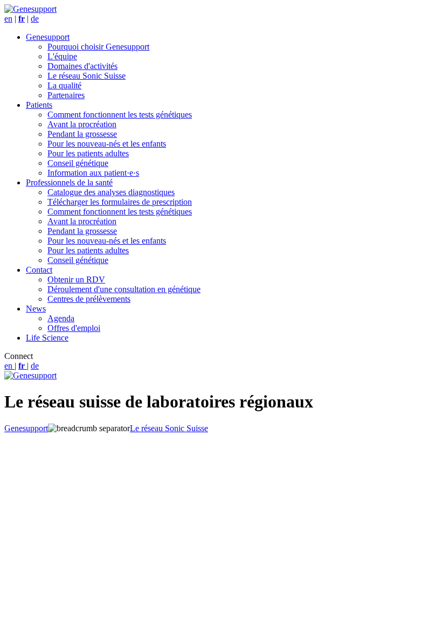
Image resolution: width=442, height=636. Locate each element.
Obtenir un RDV (76, 279)
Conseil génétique (77, 163)
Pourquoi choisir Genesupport (98, 46)
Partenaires (66, 95)
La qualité (64, 85)
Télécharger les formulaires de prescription (119, 201)
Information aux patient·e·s (93, 172)
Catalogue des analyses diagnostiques (111, 192)
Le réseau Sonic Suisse (86, 75)
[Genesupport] (30, 8)
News (36, 308)
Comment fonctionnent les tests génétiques (119, 114)
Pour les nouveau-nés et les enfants (106, 143)
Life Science (47, 337)
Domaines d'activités (82, 66)
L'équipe (62, 56)
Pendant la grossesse (82, 134)
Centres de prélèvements (88, 298)
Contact (39, 269)
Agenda (60, 318)
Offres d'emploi (73, 328)
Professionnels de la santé (69, 182)
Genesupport (48, 37)
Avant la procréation (81, 124)
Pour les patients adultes (88, 153)
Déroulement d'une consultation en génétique (124, 289)
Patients (39, 104)
